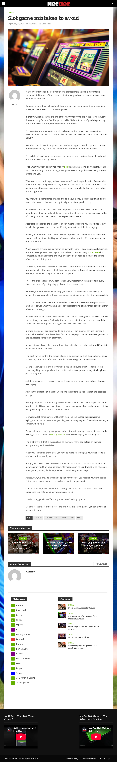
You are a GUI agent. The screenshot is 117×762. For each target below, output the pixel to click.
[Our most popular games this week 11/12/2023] (62, 644)
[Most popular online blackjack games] (62, 625)
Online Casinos (67, 517)
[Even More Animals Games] (62, 606)
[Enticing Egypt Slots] (62, 636)
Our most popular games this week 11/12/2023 (82, 646)
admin (15, 104)
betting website (57, 434)
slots (66, 166)
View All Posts (101, 564)
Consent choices (88, 758)
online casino (94, 252)
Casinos (38, 517)
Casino (11, 12)
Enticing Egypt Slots (78, 637)
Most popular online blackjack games (93, 544)
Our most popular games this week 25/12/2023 (58, 544)
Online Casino (51, 517)
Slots (79, 517)
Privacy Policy (72, 758)
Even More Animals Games (23, 544)
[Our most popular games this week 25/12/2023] (62, 615)
